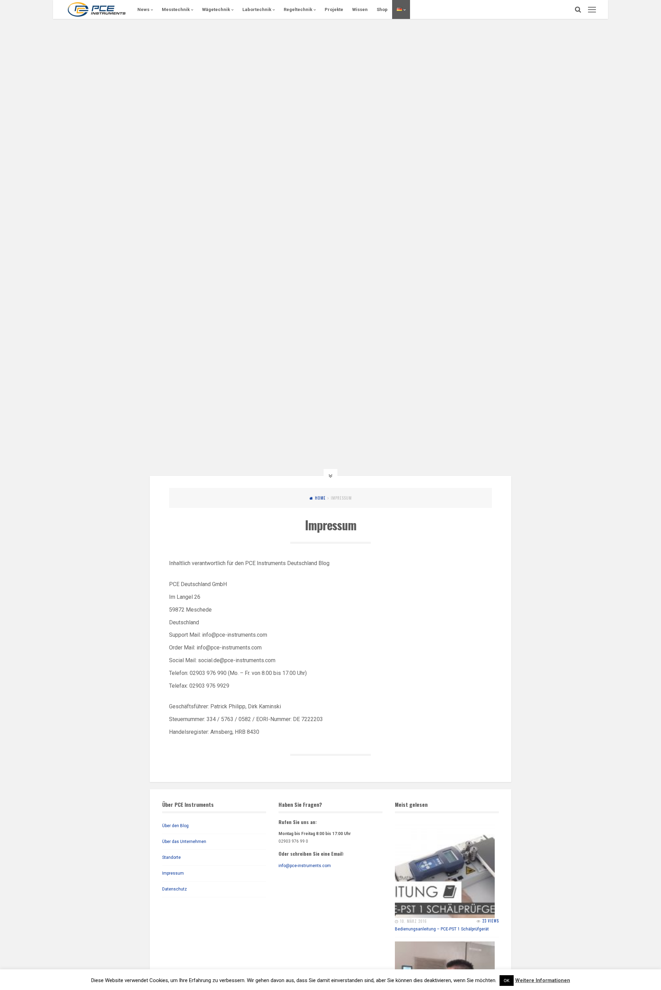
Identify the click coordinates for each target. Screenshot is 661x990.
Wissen (360, 9)
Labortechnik (256, 9)
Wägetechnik (216, 9)
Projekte (334, 9)
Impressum (173, 873)
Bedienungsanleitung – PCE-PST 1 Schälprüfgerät (442, 929)
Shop (382, 9)
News (143, 9)
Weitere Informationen (542, 980)
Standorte (171, 857)
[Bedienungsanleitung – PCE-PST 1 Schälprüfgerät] (445, 868)
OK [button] (507, 980)
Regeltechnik (298, 9)
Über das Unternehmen (184, 841)
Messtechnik (176, 9)
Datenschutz (174, 889)
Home (320, 498)
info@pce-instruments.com (305, 865)
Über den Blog (175, 825)
